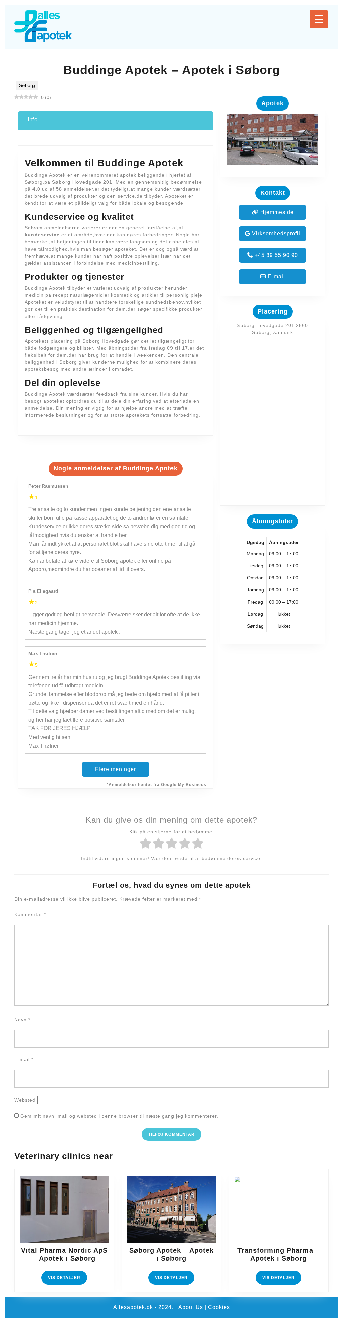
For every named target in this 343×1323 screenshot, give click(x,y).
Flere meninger (115, 769)
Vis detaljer (67, 1280)
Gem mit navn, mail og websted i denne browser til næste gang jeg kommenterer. (119, 1116)
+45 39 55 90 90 (275, 255)
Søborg (27, 85)
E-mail (275, 276)
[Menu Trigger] (319, 19)
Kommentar (30, 914)
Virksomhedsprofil (275, 233)
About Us (190, 1307)
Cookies (219, 1307)
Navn (22, 1019)
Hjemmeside (276, 212)
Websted (25, 1100)
